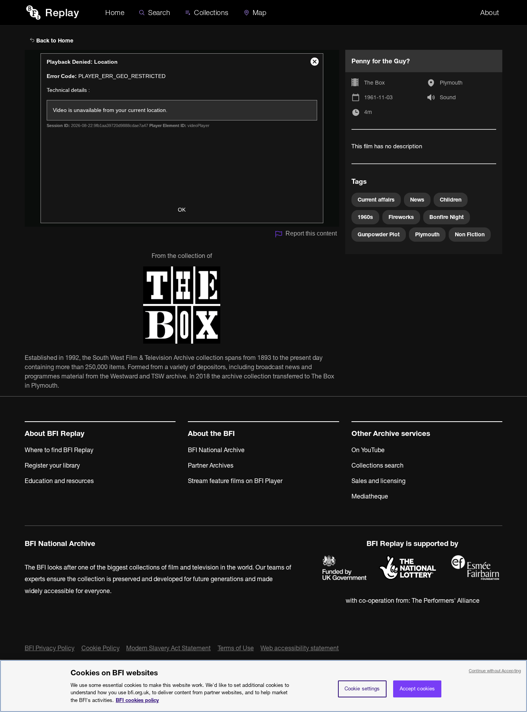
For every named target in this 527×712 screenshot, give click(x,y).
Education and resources (59, 481)
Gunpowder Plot (379, 234)
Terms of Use (236, 648)
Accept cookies (417, 688)
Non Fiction (470, 234)
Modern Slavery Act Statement (168, 648)
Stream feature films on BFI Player (235, 481)
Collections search (377, 465)
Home (114, 12)
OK (182, 210)
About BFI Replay (54, 433)
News (417, 199)
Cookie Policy (100, 648)
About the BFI (211, 433)
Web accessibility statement (299, 648)
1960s (365, 217)
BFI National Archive (216, 450)
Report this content (311, 233)
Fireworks (401, 217)
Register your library (52, 465)
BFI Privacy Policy (49, 648)
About (489, 12)
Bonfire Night (446, 217)
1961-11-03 (378, 97)
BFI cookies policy (137, 700)
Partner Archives (210, 465)
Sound (448, 97)
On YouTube (368, 450)
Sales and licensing (378, 481)
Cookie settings (362, 688)
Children (450, 199)
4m (368, 111)
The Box (374, 82)
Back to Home (54, 40)
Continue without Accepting (495, 670)
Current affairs (376, 199)
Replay (62, 12)
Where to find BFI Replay (59, 450)
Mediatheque (369, 496)
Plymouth (451, 82)
